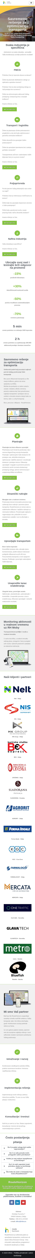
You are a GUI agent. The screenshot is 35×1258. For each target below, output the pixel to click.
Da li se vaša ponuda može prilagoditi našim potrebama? (19, 1154)
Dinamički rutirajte (17, 493)
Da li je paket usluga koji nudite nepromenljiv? (19, 1148)
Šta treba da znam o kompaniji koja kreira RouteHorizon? (19, 1173)
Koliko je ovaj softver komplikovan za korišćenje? (19, 1159)
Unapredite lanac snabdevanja (17, 584)
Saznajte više (10, 109)
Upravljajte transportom (17, 541)
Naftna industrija (17, 239)
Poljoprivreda (17, 183)
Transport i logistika (17, 125)
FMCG (17, 70)
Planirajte (17, 441)
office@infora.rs (21, 1221)
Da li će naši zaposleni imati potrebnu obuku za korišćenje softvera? (19, 1166)
